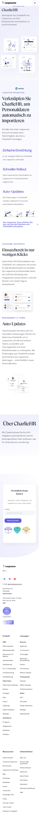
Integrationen (7, 726)
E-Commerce (24, 650)
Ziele (4, 697)
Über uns (23, 758)
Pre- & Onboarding (9, 668)
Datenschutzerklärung (27, 788)
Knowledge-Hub (8, 795)
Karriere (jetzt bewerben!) (24, 763)
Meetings (6, 714)
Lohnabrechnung (8, 673)
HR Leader (23, 701)
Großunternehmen (26, 689)
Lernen (5, 701)
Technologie (24, 654)
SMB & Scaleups (25, 685)
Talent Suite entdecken (10, 685)
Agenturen (23, 646)
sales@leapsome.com (15, 584)
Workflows (6, 730)
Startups (23, 681)
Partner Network (25, 768)
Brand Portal (24, 776)
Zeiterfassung (7, 664)
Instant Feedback (8, 710)
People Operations (26, 706)
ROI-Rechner (7, 766)
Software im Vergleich (10, 811)
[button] (34, 3)
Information (24, 780)
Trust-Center (7, 807)
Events (5, 786)
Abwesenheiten (8, 660)
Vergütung (6, 706)
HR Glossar (6, 778)
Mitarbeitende (24, 714)
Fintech (22, 664)
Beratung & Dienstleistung (24, 659)
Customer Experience (10, 762)
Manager (23, 710)
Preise (5, 799)
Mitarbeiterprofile (8, 650)
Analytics (6, 734)
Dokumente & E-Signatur (8, 655)
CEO (21, 697)
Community (6, 790)
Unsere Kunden (8, 758)
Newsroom (23, 772)
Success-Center (8, 803)
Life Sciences (24, 668)
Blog (4, 774)
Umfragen (6, 693)
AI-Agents (6, 722)
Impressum (23, 784)
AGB (21, 792)
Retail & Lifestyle (25, 673)
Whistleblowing (8, 677)
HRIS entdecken (8, 646)
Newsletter (6, 782)
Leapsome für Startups (10, 770)
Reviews (5, 689)
